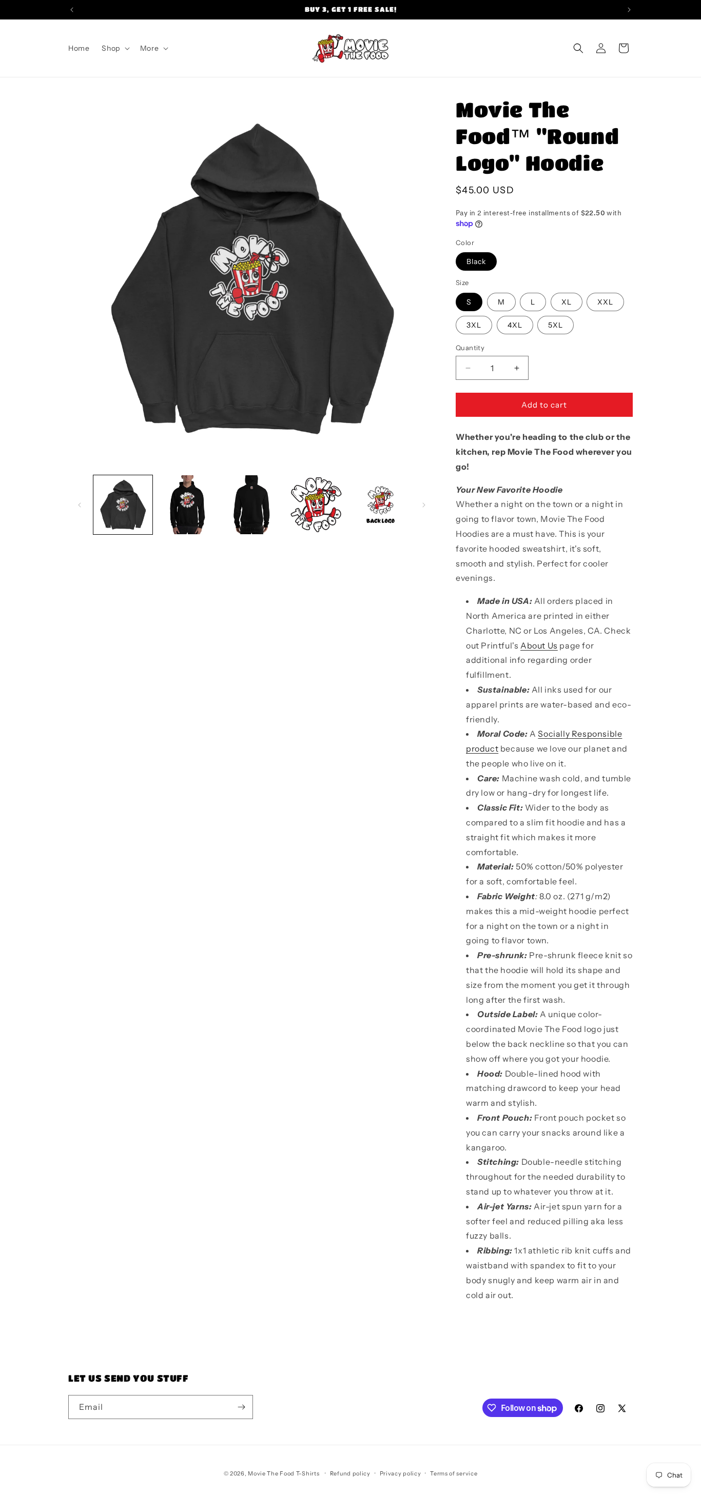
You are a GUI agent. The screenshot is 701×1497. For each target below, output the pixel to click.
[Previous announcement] (72, 9)
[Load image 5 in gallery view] (380, 504)
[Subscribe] (241, 1407)
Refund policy (350, 1473)
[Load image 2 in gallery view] (187, 504)
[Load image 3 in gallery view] (251, 504)
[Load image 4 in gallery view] (315, 504)
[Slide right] (424, 505)
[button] (114, 48)
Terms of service (453, 1473)
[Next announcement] (629, 9)
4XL (515, 325)
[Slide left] (79, 505)
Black (476, 261)
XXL (605, 302)
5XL (555, 325)
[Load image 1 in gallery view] (122, 504)
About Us (539, 645)
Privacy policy (400, 1473)
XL (566, 302)
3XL (473, 325)
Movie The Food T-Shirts (283, 1473)
